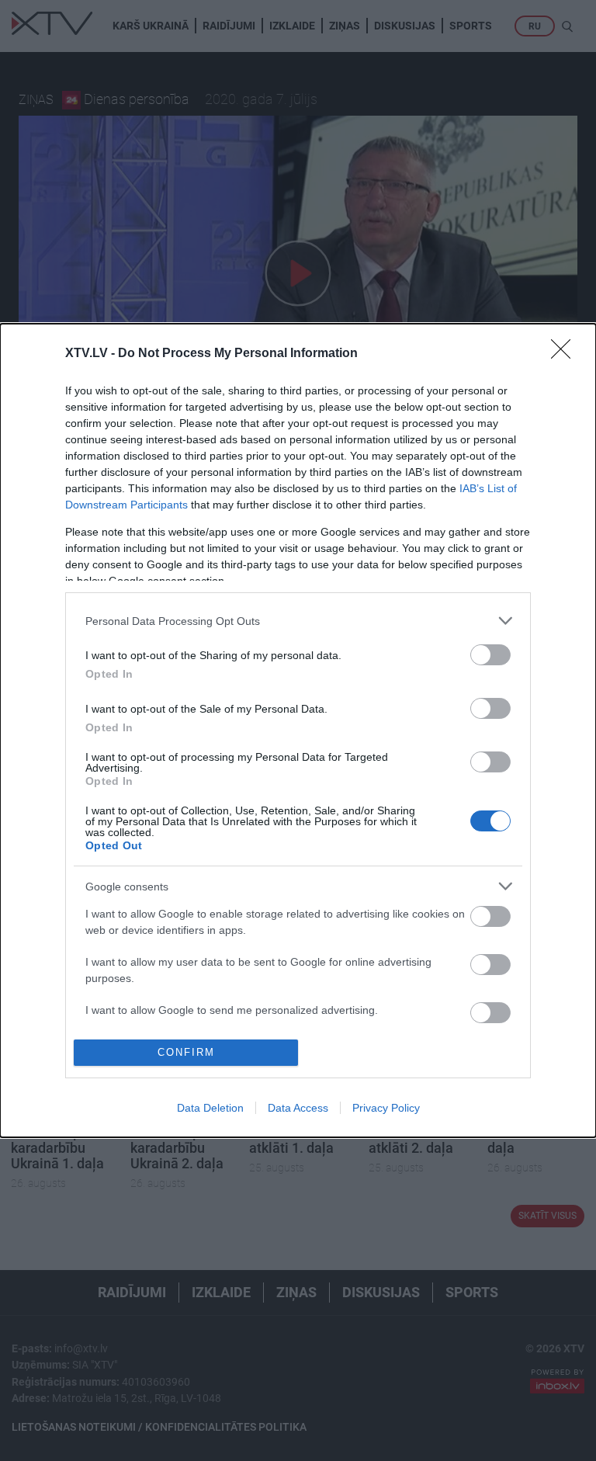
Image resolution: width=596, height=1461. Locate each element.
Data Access (298, 1108)
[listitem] (298, 621)
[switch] (490, 654)
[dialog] (298, 730)
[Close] (565, 354)
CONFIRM (186, 1052)
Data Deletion (210, 1108)
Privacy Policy (386, 1108)
